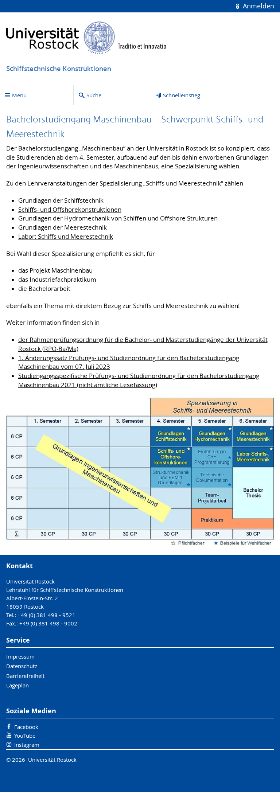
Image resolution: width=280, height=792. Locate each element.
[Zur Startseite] (86, 37)
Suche (93, 95)
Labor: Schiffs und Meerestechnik (65, 237)
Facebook (26, 726)
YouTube (24, 735)
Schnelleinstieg (181, 95)
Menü (19, 95)
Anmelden (257, 6)
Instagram (26, 744)
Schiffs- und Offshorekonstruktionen (69, 210)
